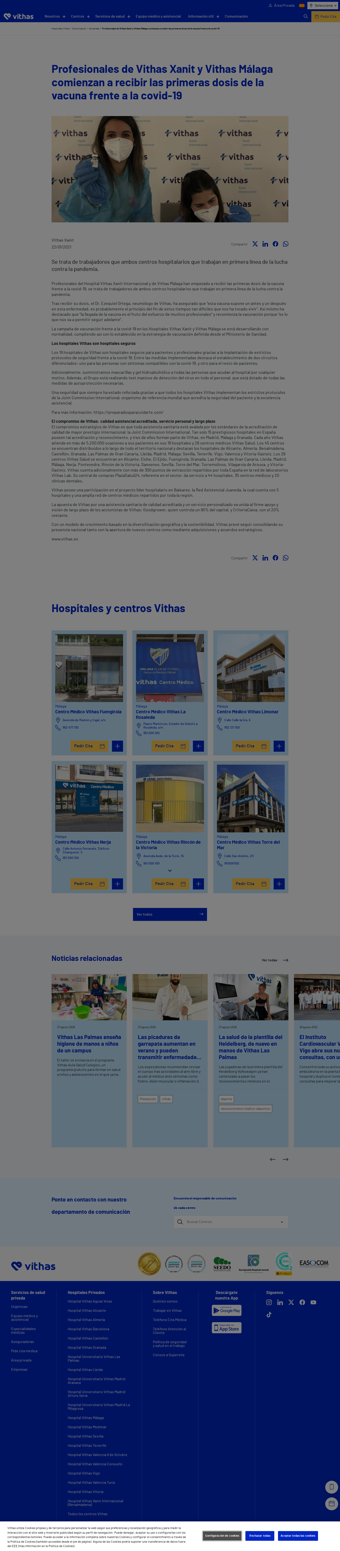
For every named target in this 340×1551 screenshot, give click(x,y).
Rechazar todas (259, 1535)
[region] (170, 1536)
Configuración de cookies (222, 1535)
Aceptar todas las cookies (298, 1535)
